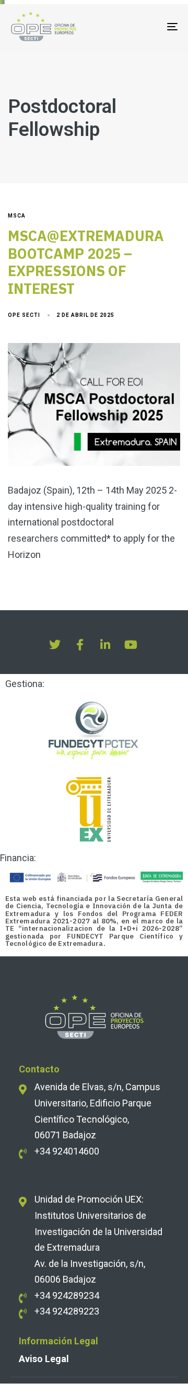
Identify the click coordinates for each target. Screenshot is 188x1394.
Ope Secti (24, 315)
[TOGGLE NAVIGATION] (150, 26)
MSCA (17, 216)
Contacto (39, 1069)
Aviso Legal (44, 1358)
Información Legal (58, 1340)
